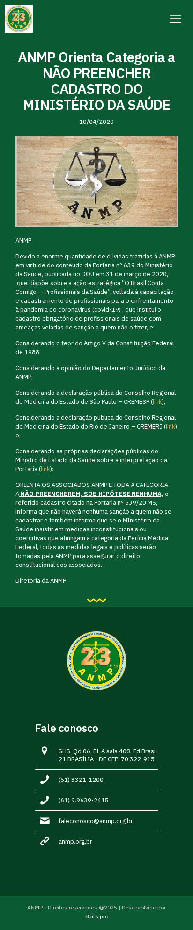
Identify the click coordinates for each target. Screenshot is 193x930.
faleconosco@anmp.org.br (96, 821)
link (157, 402)
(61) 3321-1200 (81, 780)
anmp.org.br (75, 841)
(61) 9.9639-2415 (84, 800)
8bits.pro (96, 916)
